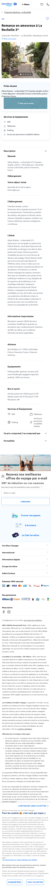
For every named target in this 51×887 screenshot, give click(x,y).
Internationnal (8, 552)
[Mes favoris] (41, 4)
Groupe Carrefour (10, 566)
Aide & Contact (8, 573)
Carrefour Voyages (10, 545)
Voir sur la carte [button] (9, 38)
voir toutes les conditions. (33, 620)
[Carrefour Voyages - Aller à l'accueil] (9, 4)
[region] (25, 844)
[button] (25, 60)
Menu (26, 4)
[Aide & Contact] (47, 4)
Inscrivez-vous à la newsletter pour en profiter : (21, 487)
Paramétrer (14, 882)
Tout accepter (35, 882)
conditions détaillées (24, 729)
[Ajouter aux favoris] (47, 18)
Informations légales (11, 559)
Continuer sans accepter (32, 806)
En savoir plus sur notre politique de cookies (20, 860)
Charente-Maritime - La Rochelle (17, 12)
